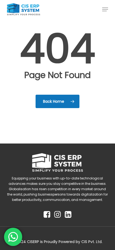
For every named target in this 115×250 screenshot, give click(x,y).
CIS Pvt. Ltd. (91, 241)
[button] (105, 9)
